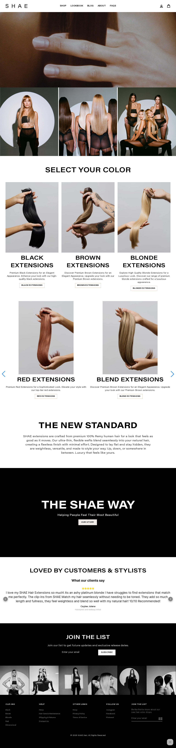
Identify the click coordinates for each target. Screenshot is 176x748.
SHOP (63, 6)
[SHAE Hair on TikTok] (154, 719)
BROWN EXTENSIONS (88, 285)
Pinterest (110, 709)
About (102, 6)
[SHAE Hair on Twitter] (143, 719)
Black (8, 702)
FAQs (113, 6)
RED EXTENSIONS (46, 396)
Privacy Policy (79, 705)
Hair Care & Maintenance (49, 705)
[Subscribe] (160, 710)
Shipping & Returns (47, 709)
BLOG (90, 6)
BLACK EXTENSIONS (31, 285)
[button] (172, 374)
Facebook (110, 705)
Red (7, 713)
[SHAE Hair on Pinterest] (149, 719)
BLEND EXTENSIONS (130, 396)
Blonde (9, 709)
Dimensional (11, 717)
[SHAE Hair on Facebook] (138, 719)
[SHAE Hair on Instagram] (133, 719)
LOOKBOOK (77, 6)
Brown (8, 705)
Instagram (110, 702)
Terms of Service (80, 709)
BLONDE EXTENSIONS (144, 288)
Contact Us (44, 713)
